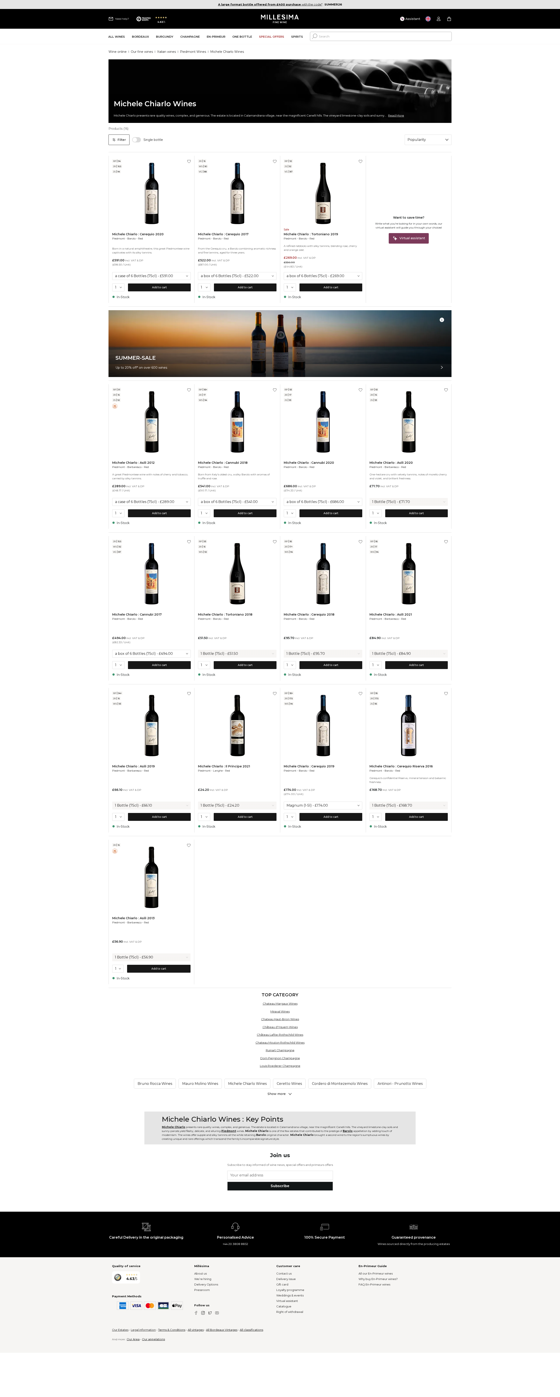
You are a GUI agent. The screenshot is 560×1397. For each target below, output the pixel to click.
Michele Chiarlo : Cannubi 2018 (223, 463)
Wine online (117, 52)
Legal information (143, 1329)
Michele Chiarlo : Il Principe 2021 (224, 766)
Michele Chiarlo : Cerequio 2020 (138, 234)
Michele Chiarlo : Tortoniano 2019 (311, 234)
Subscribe (280, 1186)
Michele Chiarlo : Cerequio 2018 (309, 614)
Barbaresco (134, 467)
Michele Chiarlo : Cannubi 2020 (309, 463)
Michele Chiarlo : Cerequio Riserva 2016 (401, 766)
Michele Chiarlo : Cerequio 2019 (309, 766)
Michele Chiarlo (173, 1127)
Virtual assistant (287, 1301)
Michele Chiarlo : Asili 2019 (133, 766)
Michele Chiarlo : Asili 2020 (391, 463)
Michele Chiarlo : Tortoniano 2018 (225, 614)
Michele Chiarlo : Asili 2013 (133, 918)
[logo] (280, 18)
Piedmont (118, 238)
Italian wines (166, 52)
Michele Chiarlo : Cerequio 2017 (223, 234)
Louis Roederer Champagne (280, 1066)
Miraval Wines (280, 1011)
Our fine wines (142, 52)
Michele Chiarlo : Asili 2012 (133, 463)
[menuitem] (116, 36)
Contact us (284, 1273)
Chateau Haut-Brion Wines (280, 1019)
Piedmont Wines (193, 52)
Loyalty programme (290, 1290)
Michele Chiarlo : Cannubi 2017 (137, 614)
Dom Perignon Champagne (280, 1058)
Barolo (131, 238)
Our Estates (120, 1329)
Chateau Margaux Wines (280, 1003)
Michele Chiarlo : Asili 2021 (390, 614)
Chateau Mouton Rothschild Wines (280, 1042)
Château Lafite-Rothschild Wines (280, 1034)
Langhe (218, 770)
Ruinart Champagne (280, 1050)
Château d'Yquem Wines (280, 1027)
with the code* (270, 4)
